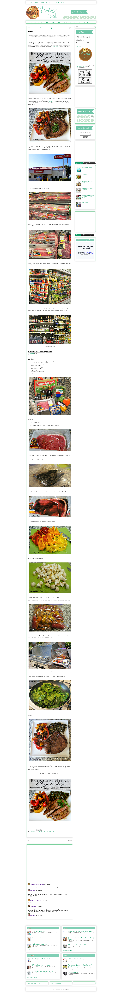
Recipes (36, 22)
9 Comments (31, 829)
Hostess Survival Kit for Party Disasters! (42, 958)
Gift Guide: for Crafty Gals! (74, 958)
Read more (78, 46)
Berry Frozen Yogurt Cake (38, 931)
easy (39, 831)
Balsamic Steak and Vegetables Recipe (40, 28)
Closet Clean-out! (85, 202)
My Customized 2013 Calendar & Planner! (42, 971)
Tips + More (55, 22)
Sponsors (78, 235)
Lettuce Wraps (84, 174)
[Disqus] (50, 863)
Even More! (86, 22)
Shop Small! (66, 22)
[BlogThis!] (38, 830)
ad (34, 831)
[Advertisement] (85, 96)
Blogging (76, 22)
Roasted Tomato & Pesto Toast (39, 937)
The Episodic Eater (80, 66)
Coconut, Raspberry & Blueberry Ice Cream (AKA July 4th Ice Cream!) (88, 196)
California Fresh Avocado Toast (39, 944)
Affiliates (84, 235)
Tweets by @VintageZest (55, 983)
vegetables (51, 831)
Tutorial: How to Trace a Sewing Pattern (77, 944)
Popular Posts (79, 163)
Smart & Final (55, 46)
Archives (86, 163)
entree (41, 831)
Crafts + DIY (45, 22)
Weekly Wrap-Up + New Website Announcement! (80, 931)
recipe (47, 831)
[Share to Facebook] (41, 830)
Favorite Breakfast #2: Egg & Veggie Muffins (87, 182)
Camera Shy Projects (73, 972)
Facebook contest (52, 101)
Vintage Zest (31, 353)
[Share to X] (40, 830)
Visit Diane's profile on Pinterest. (33, 983)
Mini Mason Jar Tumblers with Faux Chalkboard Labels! (79, 965)
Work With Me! (59, 2)
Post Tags (92, 163)
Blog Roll (91, 235)
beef (36, 831)
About (36, 2)
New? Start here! (46, 2)
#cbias (32, 831)
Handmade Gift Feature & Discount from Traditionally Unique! (81, 938)
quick (44, 831)
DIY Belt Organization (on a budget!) (41, 965)
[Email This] (37, 830)
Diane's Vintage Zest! (65, 989)
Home (30, 2)
